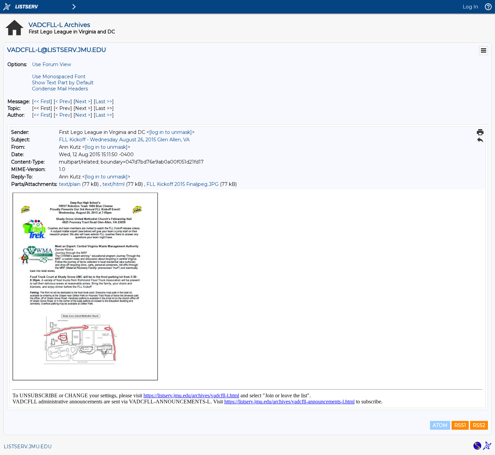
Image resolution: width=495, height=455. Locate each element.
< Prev (62, 101)
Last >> (103, 101)
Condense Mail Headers (60, 89)
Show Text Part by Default (63, 83)
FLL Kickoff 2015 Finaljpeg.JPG (182, 184)
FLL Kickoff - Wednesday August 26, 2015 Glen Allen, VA (124, 140)
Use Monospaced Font (59, 77)
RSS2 (479, 425)
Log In (470, 7)
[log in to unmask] (170, 132)
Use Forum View (51, 64)
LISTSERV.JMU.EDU (28, 447)
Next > (83, 101)
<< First (42, 101)
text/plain (69, 184)
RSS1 (460, 425)
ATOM (440, 425)
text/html (113, 184)
